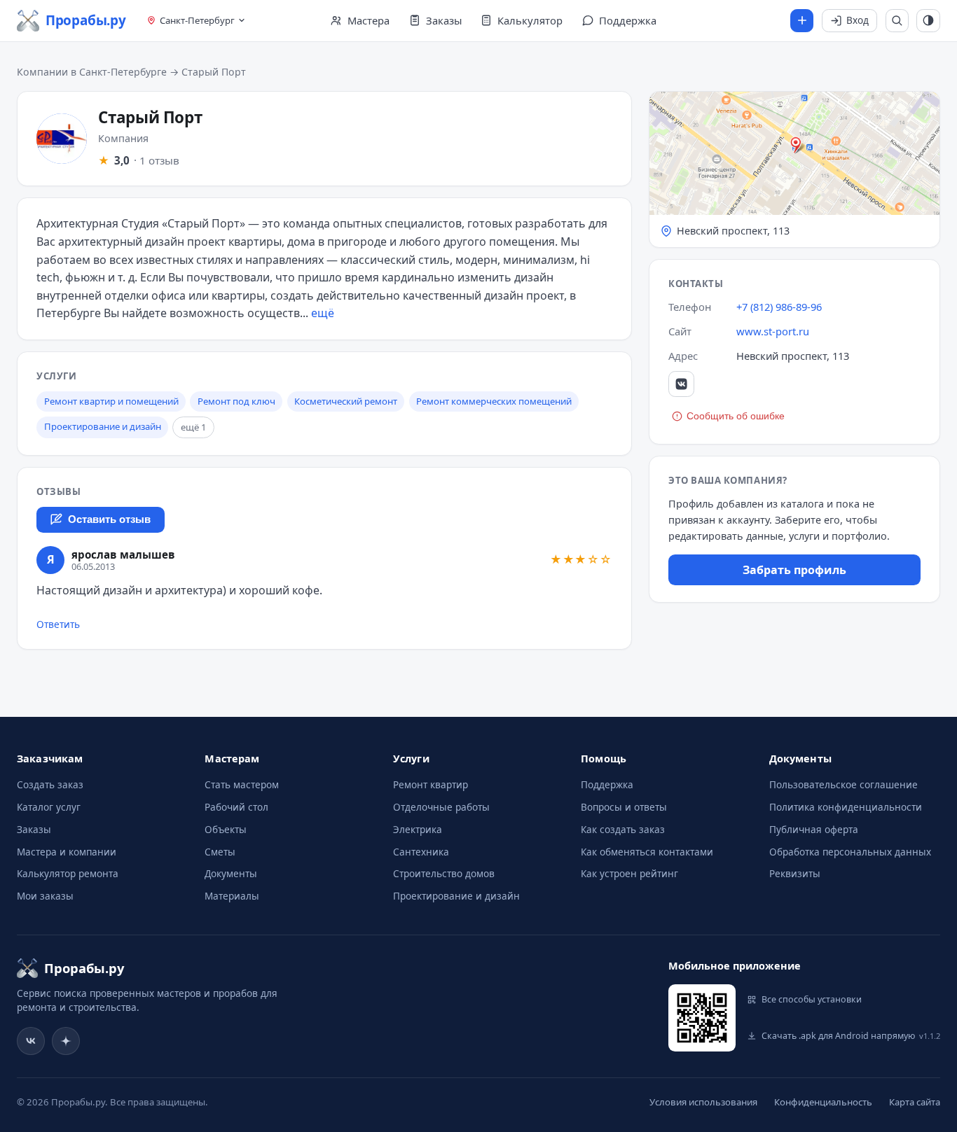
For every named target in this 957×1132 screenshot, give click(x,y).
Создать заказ (50, 784)
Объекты (226, 829)
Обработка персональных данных (850, 851)
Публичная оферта (813, 829)
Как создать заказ (623, 829)
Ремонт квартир (430, 784)
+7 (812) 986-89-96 (779, 307)
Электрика (417, 829)
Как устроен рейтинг (629, 873)
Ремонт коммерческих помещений (494, 401)
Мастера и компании (66, 851)
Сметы (220, 851)
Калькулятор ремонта (67, 873)
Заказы (34, 829)
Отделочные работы (441, 806)
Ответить (58, 624)
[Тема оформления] (928, 21)
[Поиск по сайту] (897, 21)
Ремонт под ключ (236, 401)
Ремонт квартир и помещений (111, 401)
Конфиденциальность (823, 1102)
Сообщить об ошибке (736, 416)
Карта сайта (914, 1102)
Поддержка (607, 784)
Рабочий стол (236, 806)
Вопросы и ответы (624, 806)
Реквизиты (794, 873)
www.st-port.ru (772, 331)
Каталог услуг (49, 806)
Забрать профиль (794, 570)
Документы (231, 873)
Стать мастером (242, 784)
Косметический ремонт (345, 401)
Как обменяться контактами (647, 851)
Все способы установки (812, 999)
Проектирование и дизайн (102, 426)
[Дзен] (66, 1041)
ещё (322, 313)
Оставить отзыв (109, 519)
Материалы (232, 895)
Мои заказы (45, 895)
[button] (794, 169)
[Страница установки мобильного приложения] (702, 1017)
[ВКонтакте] (681, 384)
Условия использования (703, 1102)
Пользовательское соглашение (843, 784)
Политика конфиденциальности (845, 806)
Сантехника (421, 851)
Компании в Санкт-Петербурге (92, 71)
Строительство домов (444, 873)
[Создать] (802, 21)
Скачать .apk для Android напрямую (851, 1036)
